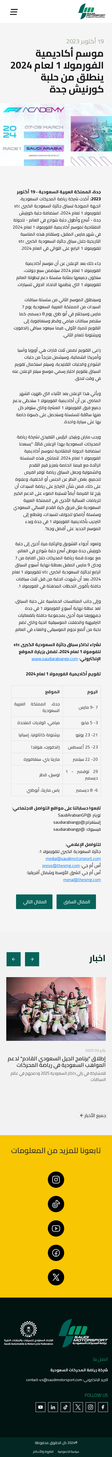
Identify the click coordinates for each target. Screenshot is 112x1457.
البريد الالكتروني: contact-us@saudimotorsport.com (67, 1379)
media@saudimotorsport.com (73, 858)
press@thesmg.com (61, 865)
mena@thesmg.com (82, 879)
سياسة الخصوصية (68, 1451)
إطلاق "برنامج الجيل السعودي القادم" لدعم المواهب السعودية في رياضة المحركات (57, 1061)
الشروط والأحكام (43, 1451)
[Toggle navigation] (14, 11)
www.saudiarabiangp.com (55, 658)
